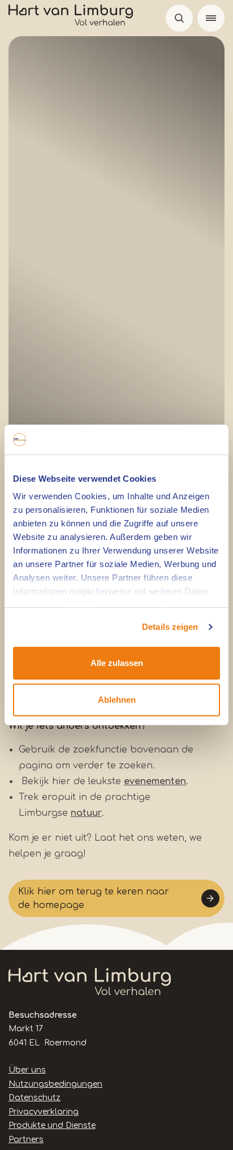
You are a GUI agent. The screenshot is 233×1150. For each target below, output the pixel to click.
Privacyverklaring (43, 1112)
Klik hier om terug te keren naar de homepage (93, 898)
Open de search (179, 18)
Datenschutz (34, 1097)
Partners (26, 1139)
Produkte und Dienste (52, 1125)
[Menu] (211, 18)
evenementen (155, 781)
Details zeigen (170, 627)
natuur (86, 813)
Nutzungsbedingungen (55, 1084)
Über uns (27, 1070)
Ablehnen (117, 699)
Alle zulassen (116, 663)
